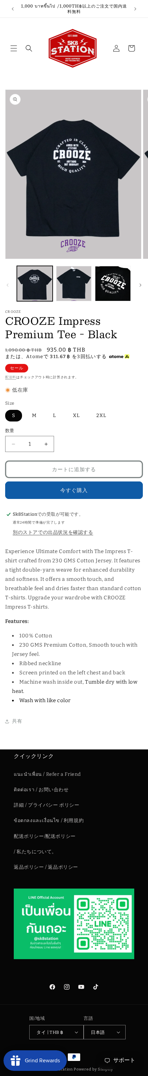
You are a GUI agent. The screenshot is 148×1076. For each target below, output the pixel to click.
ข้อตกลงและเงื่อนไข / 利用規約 (49, 820)
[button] (13, 48)
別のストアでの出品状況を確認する (53, 532)
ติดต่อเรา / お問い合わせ (41, 790)
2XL (101, 415)
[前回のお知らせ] (12, 8)
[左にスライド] (7, 285)
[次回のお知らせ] (135, 8)
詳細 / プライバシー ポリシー (47, 805)
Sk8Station (62, 1069)
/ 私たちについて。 (35, 852)
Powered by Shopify (93, 1069)
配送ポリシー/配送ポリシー (45, 836)
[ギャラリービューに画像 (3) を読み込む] (113, 284)
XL (76, 415)
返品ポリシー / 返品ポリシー (46, 867)
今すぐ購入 (74, 490)
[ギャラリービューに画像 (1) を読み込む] (35, 284)
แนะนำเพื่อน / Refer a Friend (47, 774)
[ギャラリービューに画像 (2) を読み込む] (74, 284)
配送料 (10, 377)
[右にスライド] (140, 285)
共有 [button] (17, 721)
